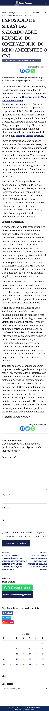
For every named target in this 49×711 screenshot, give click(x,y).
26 (23, 664)
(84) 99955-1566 (18, 588)
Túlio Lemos (10, 60)
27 (30, 664)
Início (4, 13)
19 (23, 659)
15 (43, 654)
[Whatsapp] (32, 71)
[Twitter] (27, 71)
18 (17, 659)
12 (23, 654)
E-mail (6, 507)
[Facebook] (22, 71)
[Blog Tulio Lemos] (16, 3)
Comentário (9, 457)
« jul (4, 676)
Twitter (7, 617)
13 (30, 654)
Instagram (8, 622)
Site (4, 520)
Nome (6, 495)
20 (30, 659)
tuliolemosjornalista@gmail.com (18, 595)
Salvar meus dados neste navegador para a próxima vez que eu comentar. (25, 534)
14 (36, 654)
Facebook (8, 613)
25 (17, 664)
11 (17, 654)
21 (36, 659)
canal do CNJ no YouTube (29, 135)
